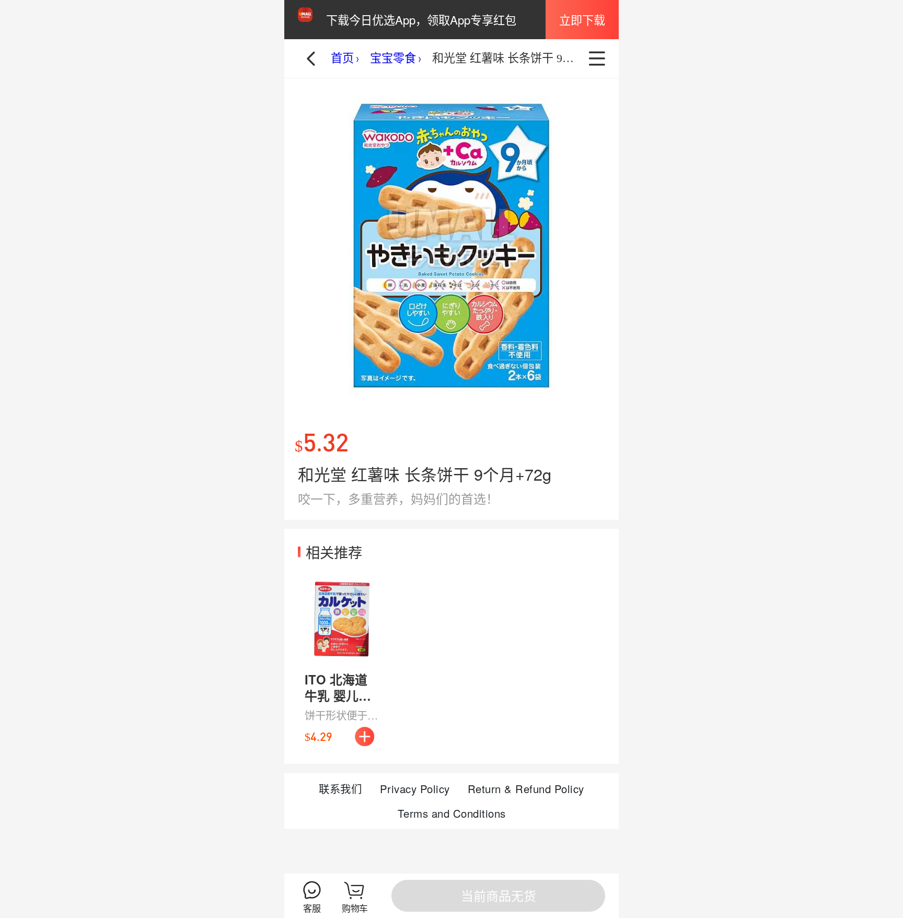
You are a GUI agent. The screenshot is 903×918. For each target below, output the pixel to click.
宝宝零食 (393, 58)
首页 (342, 58)
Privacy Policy (415, 788)
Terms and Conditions (452, 813)
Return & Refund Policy (526, 788)
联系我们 (340, 788)
